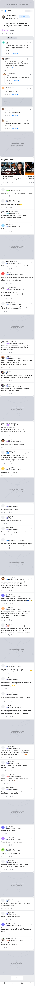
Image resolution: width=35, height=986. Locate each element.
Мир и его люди (13, 506)
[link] (12, 173)
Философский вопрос (16, 289)
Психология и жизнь (15, 358)
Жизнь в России (14, 707)
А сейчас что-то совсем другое (18, 453)
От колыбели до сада (16, 940)
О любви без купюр (15, 776)
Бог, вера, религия (14, 213)
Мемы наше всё (14, 441)
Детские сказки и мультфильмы (18, 626)
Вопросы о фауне (14, 190)
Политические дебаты (13, 18)
